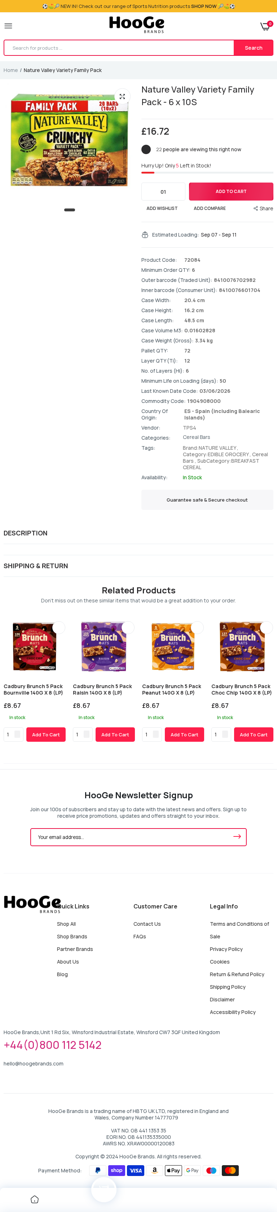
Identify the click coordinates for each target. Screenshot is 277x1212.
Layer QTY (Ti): (159, 361)
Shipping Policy (228, 986)
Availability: (154, 477)
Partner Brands (75, 949)
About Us (68, 961)
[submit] (237, 837)
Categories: (156, 438)
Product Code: (159, 260)
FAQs (139, 936)
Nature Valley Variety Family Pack (197, 95)
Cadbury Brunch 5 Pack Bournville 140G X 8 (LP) (33, 689)
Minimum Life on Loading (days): (179, 381)
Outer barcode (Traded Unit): (176, 280)
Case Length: (157, 320)
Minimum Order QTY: (165, 270)
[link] (58, 627)
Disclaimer (222, 999)
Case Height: (157, 310)
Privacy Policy (226, 949)
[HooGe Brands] (137, 26)
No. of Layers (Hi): (162, 371)
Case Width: (156, 300)
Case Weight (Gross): (167, 340)
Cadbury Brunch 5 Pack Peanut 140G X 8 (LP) (171, 689)
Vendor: (151, 428)
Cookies (220, 961)
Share (266, 208)
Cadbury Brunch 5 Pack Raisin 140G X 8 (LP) (102, 689)
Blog (62, 974)
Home (11, 70)
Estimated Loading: (175, 235)
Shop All (66, 923)
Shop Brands (72, 936)
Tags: (148, 448)
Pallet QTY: (154, 350)
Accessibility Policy (233, 1012)
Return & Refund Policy (237, 974)
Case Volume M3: (162, 330)
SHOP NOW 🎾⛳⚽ (213, 6)
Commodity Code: (163, 401)
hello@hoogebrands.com (33, 1063)
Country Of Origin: (154, 414)
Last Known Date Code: (169, 391)
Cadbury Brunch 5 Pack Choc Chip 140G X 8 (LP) (241, 689)
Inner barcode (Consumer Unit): (179, 290)
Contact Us (147, 923)
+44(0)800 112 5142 (53, 1045)
